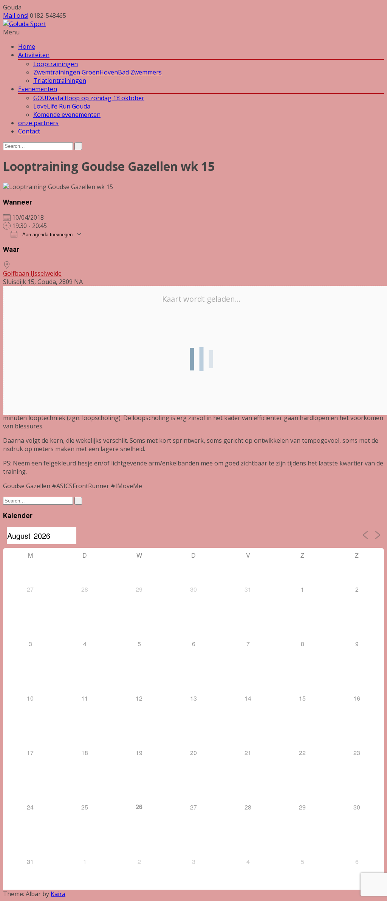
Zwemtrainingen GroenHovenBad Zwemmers (97, 72)
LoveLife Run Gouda (61, 106)
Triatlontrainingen (59, 80)
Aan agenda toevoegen (47, 234)
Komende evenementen (67, 114)
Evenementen (37, 89)
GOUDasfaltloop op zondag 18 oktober (88, 98)
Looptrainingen (55, 64)
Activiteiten (34, 55)
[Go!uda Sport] (24, 24)
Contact (29, 131)
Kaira (58, 894)
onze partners (38, 123)
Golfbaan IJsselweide (32, 273)
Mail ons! (15, 15)
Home (26, 46)
